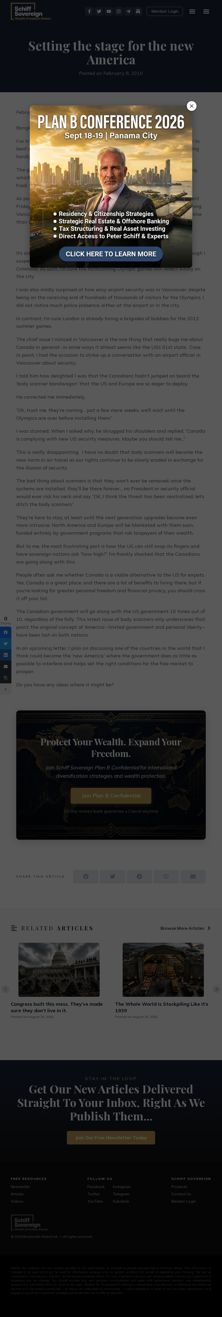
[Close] (192, 106)
